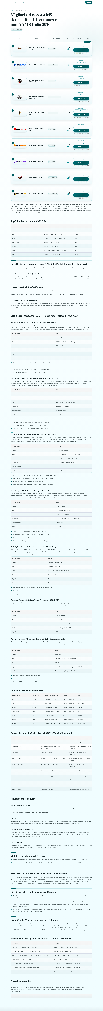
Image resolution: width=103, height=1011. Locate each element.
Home (12, 10)
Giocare (88, 2)
